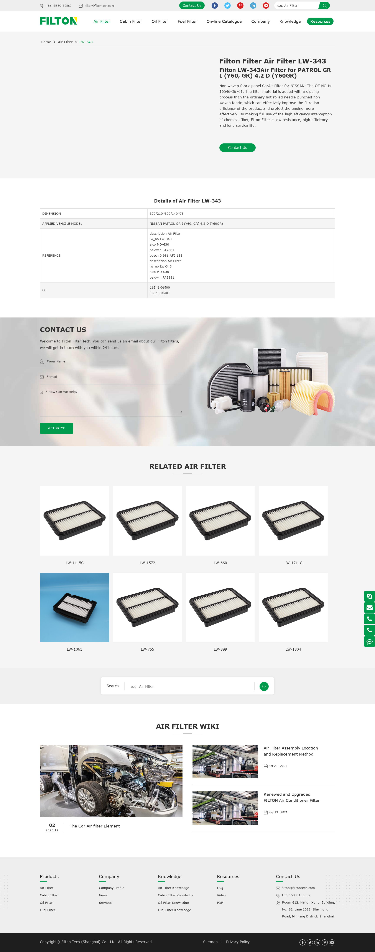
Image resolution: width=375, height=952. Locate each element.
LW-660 (220, 563)
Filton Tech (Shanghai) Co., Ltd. (89, 942)
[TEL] (369, 618)
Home (46, 42)
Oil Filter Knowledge (173, 902)
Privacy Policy (238, 942)
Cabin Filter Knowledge (175, 895)
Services (105, 902)
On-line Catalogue (224, 21)
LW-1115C (75, 563)
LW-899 (220, 649)
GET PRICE (56, 428)
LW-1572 (147, 563)
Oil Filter (160, 21)
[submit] (325, 5)
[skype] (369, 596)
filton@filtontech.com (99, 5)
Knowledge (290, 21)
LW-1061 (74, 649)
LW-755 (147, 649)
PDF (220, 902)
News (103, 895)
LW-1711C (293, 563)
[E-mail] (369, 607)
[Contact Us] (369, 641)
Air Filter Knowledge (173, 888)
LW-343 (86, 42)
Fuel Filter (187, 21)
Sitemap (210, 942)
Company (260, 21)
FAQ (220, 888)
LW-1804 (293, 649)
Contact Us (192, 5)
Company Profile (111, 888)
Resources (320, 21)
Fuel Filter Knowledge (174, 910)
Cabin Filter (131, 21)
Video (221, 895)
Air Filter (102, 21)
